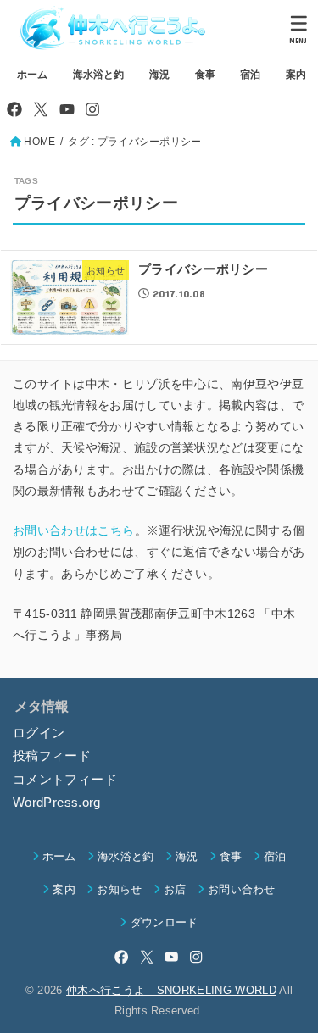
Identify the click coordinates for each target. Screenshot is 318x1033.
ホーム (32, 74)
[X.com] (40, 109)
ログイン (38, 733)
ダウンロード (164, 922)
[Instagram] (92, 109)
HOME (39, 141)
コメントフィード (65, 779)
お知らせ (119, 889)
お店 (175, 889)
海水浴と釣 (98, 74)
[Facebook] (14, 109)
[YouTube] (67, 109)
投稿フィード (52, 756)
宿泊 (250, 74)
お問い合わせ (242, 889)
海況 (159, 74)
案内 (296, 74)
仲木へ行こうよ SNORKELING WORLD (171, 990)
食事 (205, 74)
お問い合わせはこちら (74, 530)
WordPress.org (57, 802)
